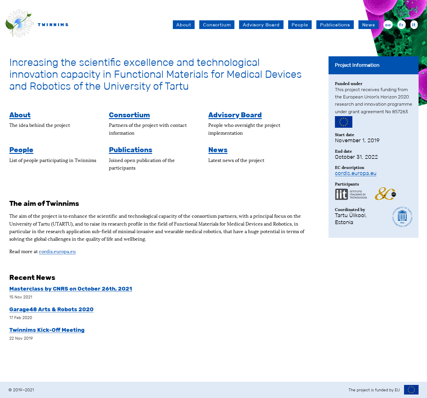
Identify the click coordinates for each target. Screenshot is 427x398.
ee (388, 25)
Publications (335, 25)
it (414, 25)
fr (401, 25)
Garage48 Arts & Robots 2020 (51, 309)
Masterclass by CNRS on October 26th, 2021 (70, 288)
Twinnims (53, 24)
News (368, 25)
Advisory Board (261, 25)
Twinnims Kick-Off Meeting (47, 330)
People (300, 25)
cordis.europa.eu (57, 251)
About (183, 25)
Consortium (217, 25)
